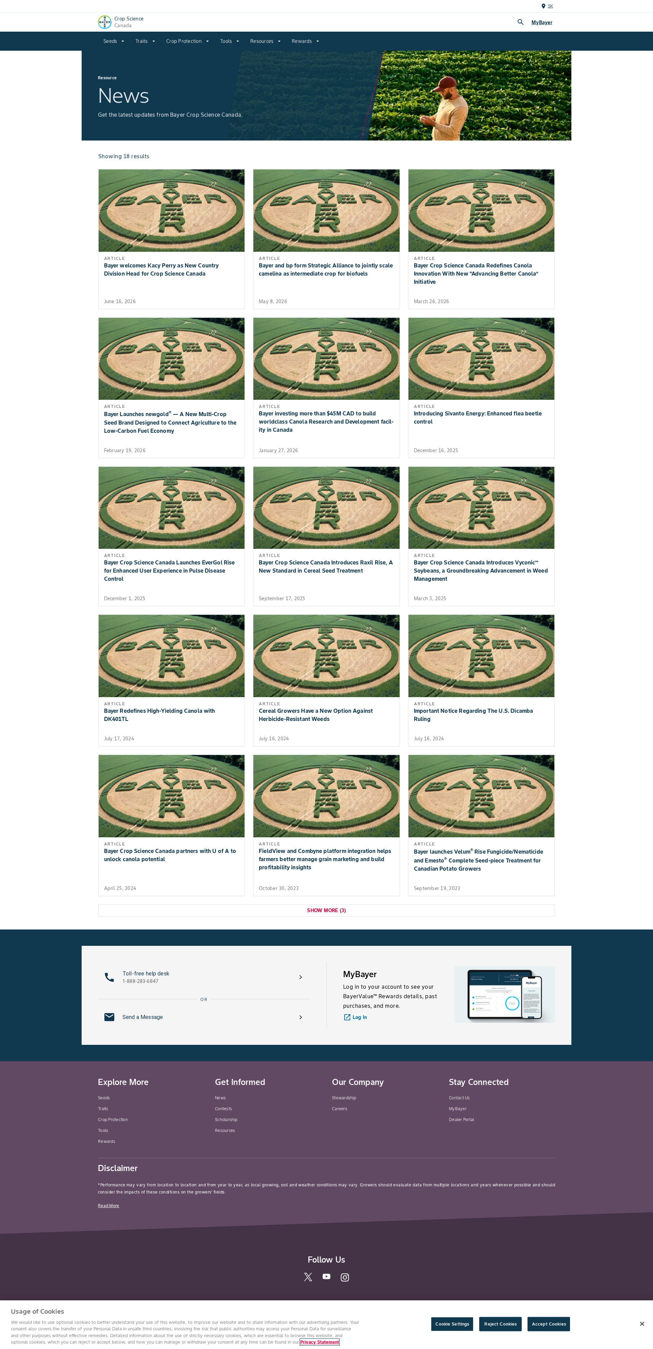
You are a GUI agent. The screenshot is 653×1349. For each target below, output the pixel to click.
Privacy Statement (319, 1342)
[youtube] (326, 1278)
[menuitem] (114, 41)
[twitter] (308, 1279)
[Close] (642, 1323)
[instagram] (345, 1280)
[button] (204, 977)
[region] (326, 1324)
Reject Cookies (500, 1324)
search (521, 22)
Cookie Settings (452, 1324)
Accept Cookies (549, 1324)
